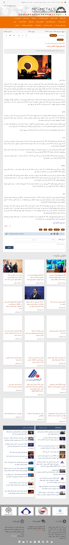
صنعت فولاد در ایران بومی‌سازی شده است (57, 332)
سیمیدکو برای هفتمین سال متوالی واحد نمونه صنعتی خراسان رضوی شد (15, 463)
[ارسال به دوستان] (22, 35)
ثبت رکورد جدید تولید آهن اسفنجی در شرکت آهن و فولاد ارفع (56, 359)
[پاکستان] (56, 14)
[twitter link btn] (31, 542)
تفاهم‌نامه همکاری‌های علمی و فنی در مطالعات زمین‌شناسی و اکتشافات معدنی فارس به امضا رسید (13, 305)
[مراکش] (50, 14)
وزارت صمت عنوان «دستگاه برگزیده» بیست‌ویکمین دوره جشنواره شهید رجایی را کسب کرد (13, 277)
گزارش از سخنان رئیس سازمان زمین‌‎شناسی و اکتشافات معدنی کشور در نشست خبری (36, 360)
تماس (27, 2)
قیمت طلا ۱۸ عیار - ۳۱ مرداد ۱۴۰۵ (51, 452)
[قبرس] (63, 14)
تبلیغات (30, 2)
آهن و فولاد (53, 35)
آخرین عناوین (43, 428)
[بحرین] (65, 14)
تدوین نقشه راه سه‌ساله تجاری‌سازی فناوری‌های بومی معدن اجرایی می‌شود (34, 333)
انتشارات (36, 2)
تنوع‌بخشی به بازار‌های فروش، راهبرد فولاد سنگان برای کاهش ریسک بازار (16, 433)
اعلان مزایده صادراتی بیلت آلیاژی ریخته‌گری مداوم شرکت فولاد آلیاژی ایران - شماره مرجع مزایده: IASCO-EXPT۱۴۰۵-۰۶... (35, 388)
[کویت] (48, 14)
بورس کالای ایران (57, 223)
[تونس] (30, 14)
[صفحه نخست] (65, 2)
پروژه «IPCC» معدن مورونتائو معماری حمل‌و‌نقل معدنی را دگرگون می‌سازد (56, 387)
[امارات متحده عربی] (19, 14)
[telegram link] (57, 234)
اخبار (53, 2)
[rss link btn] (43, 542)
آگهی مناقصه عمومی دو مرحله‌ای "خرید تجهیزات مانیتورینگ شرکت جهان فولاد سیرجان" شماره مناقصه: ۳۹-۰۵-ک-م (52, 480)
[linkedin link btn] (19, 542)
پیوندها (40, 2)
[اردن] (34, 14)
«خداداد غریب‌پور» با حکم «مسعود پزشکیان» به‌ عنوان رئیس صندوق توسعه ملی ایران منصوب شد (35, 304)
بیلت (45, 229)
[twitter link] (51, 234)
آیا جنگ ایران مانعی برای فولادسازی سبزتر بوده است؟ (14, 386)
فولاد (63, 229)
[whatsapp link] (54, 234)
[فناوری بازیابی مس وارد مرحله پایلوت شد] (56, 292)
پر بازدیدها (58, 428)
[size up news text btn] (14, 35)
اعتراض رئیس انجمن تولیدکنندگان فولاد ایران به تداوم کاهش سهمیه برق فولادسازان (16, 492)
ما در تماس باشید (39, 530)
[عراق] (45, 14)
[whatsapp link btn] (39, 542)
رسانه (49, 2)
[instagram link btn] (35, 542)
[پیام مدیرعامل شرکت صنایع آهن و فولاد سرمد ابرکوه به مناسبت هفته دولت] (56, 404)
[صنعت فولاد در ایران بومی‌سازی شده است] (56, 321)
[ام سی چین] (9, 511)
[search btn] (4, 2)
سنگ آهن (57, 229)
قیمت (61, 2)
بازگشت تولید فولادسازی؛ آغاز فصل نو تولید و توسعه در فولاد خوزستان (50, 473)
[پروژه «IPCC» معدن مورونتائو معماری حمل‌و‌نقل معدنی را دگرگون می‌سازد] (56, 375)
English (23, 2)
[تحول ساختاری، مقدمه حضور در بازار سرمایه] (12, 348)
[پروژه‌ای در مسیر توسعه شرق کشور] (12, 404)
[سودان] (39, 14)
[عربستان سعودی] (28, 14)
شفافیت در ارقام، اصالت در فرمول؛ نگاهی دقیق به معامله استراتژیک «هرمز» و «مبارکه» (48, 493)
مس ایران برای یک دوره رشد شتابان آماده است (51, 441)
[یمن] (21, 14)
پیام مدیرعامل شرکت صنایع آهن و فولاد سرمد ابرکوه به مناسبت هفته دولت (56, 416)
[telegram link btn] (52, 542)
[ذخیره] (26, 35)
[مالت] (41, 14)
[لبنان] (52, 14)
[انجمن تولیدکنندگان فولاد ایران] (60, 511)
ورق (40, 229)
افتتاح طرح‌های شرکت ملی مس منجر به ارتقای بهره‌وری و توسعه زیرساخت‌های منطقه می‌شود (57, 277)
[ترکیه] (23, 14)
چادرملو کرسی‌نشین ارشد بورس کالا (18, 452)
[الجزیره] (61, 14)
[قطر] (32, 14)
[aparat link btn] (47, 541)
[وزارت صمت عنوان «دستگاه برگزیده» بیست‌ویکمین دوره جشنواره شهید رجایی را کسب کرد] (12, 266)
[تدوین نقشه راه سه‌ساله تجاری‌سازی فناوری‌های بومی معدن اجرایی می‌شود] (34, 321)
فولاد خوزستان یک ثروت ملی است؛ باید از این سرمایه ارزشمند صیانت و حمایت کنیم (13, 333)
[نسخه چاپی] (19, 35)
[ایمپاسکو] (43, 511)
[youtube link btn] (23, 542)
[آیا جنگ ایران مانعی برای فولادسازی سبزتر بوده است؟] (12, 375)
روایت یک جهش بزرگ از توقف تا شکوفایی (35, 415)
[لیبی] (43, 14)
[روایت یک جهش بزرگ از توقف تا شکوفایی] (34, 404)
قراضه (50, 229)
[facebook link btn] (27, 542)
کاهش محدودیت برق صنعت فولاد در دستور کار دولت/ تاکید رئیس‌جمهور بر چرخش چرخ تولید (15, 439)
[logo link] (49, 11)
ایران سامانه (14, 536)
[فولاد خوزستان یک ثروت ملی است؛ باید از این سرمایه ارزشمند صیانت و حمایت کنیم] (12, 321)
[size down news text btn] (6, 35)
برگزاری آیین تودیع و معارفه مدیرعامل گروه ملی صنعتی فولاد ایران (48, 433)
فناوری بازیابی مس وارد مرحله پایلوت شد (57, 303)
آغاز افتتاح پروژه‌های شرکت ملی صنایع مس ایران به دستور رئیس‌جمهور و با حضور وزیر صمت (35, 277)
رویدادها (44, 2)
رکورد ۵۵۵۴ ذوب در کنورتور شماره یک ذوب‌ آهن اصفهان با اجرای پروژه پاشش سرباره (48, 457)
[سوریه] (26, 14)
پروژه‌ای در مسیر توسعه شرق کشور (13, 414)
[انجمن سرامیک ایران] (26, 511)
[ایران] (54, 14)
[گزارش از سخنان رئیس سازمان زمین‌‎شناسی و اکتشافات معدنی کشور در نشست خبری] (34, 348)
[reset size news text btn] (10, 35)
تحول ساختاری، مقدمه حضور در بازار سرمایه (14, 359)
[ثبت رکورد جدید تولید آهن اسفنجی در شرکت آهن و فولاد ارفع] (56, 348)
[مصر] (58, 14)
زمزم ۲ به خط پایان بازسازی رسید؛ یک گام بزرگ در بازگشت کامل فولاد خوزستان (48, 447)
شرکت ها (58, 2)
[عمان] (37, 14)
